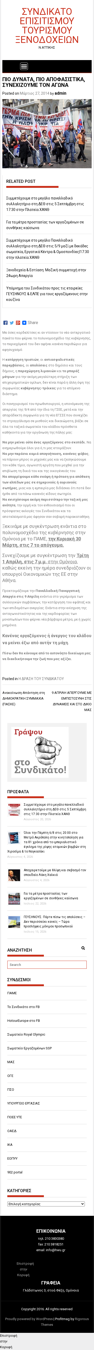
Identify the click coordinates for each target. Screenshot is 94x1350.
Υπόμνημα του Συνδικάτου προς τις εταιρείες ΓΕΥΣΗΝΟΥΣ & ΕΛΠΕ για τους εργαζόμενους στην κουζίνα (47, 294)
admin (60, 93)
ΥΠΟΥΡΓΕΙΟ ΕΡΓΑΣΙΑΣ (23, 1103)
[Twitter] (12, 323)
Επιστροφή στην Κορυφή (25, 1269)
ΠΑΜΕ (12, 993)
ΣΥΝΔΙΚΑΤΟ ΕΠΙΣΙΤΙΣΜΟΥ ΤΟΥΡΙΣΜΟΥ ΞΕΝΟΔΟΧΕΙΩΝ (47, 25)
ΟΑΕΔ (11, 1131)
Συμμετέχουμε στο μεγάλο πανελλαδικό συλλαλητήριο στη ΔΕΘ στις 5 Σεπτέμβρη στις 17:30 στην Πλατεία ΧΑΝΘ (45, 204)
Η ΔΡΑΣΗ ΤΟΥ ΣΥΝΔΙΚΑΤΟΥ (41, 679)
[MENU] (24, 66)
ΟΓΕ (10, 1076)
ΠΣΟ (10, 1089)
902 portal (14, 1172)
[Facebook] (5, 323)
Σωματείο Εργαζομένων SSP (29, 1048)
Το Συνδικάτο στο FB (23, 1007)
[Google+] (18, 323)
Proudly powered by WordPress (29, 1319)
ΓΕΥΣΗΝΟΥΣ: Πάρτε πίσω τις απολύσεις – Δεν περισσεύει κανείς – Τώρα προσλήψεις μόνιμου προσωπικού (54, 921)
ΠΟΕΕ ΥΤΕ (14, 1117)
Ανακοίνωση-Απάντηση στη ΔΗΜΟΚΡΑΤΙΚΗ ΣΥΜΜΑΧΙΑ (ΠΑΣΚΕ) (23, 698)
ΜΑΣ (11, 1062)
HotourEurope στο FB (23, 1021)
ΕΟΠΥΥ (12, 1158)
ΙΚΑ (10, 1145)
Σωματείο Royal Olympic (26, 1034)
